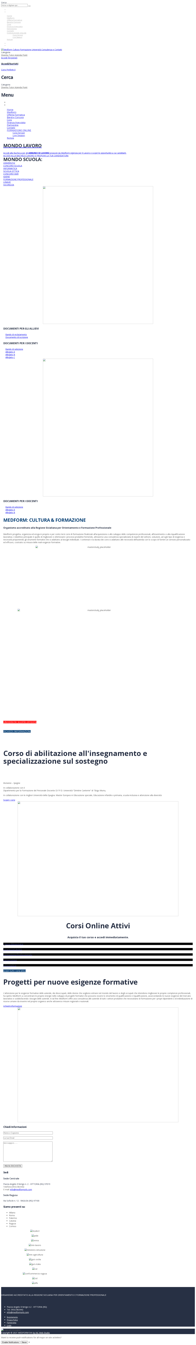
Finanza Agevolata (15, 26)
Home (9, 16)
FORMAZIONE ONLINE (16, 33)
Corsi (9, 24)
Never (24, 1342)
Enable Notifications (10, 1342)
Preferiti (10, 69)
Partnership (12, 29)
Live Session (17, 37)
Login (9, 1325)
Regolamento (12, 1317)
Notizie (10, 39)
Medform (10, 18)
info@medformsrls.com (21, 1189)
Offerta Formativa (14, 20)
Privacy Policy (12, 1320)
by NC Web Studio (41, 1332)
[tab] (7, 726)
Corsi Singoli (18, 35)
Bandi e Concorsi (14, 22)
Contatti (10, 31)
